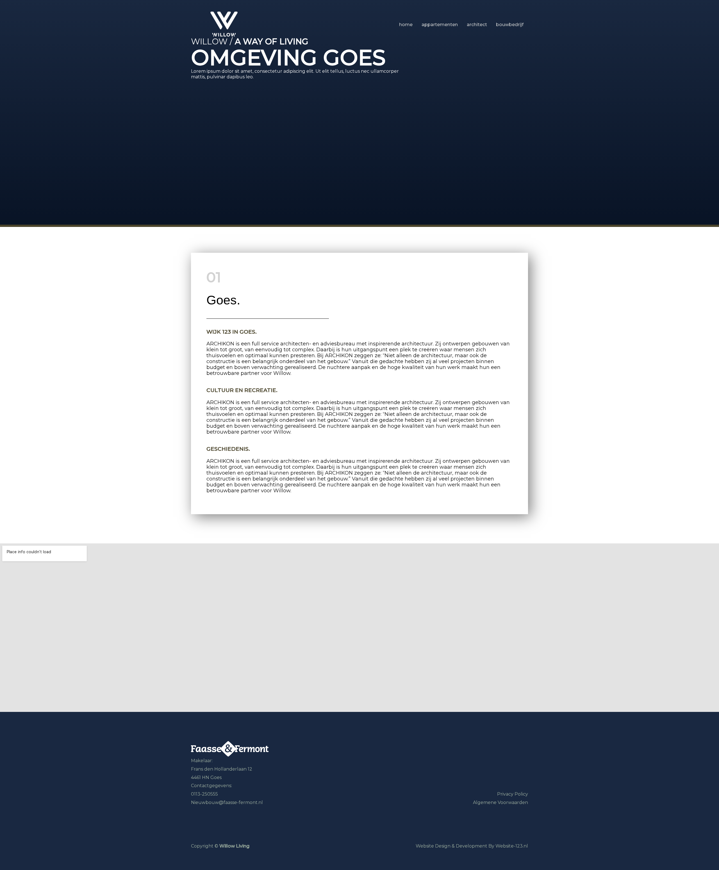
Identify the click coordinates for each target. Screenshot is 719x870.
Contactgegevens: (211, 785)
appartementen (440, 24)
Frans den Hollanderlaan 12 (221, 769)
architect (477, 24)
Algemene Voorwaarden (500, 802)
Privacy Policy (512, 794)
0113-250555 (204, 794)
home (406, 24)
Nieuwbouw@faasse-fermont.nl (227, 802)
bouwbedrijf (510, 24)
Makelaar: (202, 760)
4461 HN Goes (206, 777)
